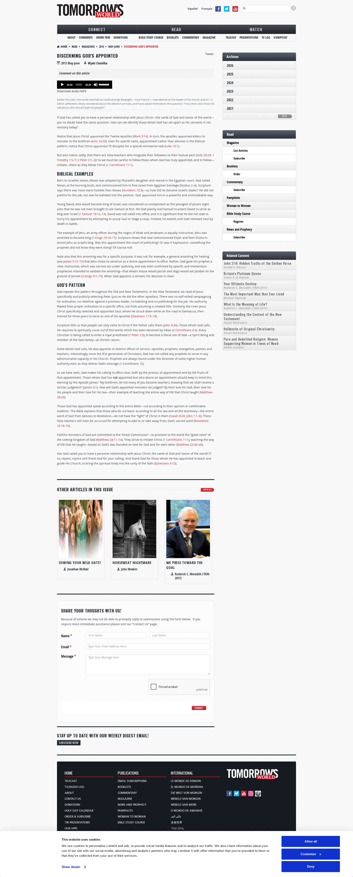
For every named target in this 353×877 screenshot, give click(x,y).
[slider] (104, 84)
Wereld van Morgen (186, 799)
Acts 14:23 (99, 141)
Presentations (249, 37)
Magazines (88, 46)
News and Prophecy (239, 229)
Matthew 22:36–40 (189, 444)
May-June (114, 46)
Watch (256, 29)
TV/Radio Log (74, 787)
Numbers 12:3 (132, 190)
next (284, 116)
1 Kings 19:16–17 (104, 238)
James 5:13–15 (73, 261)
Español (193, 8)
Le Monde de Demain (186, 781)
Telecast (231, 37)
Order (236, 174)
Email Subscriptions (132, 781)
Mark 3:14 (140, 136)
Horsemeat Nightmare (132, 562)
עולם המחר (177, 828)
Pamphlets (233, 197)
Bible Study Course (151, 37)
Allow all (311, 841)
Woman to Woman (239, 205)
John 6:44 (170, 325)
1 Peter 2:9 (136, 335)
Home (64, 46)
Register (238, 221)
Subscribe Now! (68, 743)
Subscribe (239, 158)
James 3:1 (90, 387)
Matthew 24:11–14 (109, 440)
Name (66, 636)
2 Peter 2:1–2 (86, 160)
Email (66, 647)
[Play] (62, 85)
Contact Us (73, 799)
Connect (97, 29)
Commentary (190, 37)
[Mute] (96, 85)
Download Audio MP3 (71, 91)
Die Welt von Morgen (186, 793)
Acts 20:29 (204, 155)
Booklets (173, 37)
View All (207, 489)
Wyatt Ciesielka (97, 63)
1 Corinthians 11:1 (119, 165)
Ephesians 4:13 (165, 463)
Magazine (209, 37)
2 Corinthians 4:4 (184, 330)
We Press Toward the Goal (184, 565)
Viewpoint (280, 37)
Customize (308, 854)
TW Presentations (77, 822)
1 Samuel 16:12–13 (92, 214)
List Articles (240, 150)
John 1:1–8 (194, 416)
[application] (84, 85)
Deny (310, 866)
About (71, 37)
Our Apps (71, 828)
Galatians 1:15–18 (144, 316)
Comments (86, 37)
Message (68, 656)
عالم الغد (176, 816)
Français (206, 8)
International (182, 773)
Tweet (209, 54)
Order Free (103, 37)
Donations (121, 37)
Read (176, 29)
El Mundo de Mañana (187, 787)
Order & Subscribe (78, 816)
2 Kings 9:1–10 (92, 276)
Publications (128, 773)
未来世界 (176, 822)
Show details (71, 867)
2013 (101, 46)
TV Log (266, 37)
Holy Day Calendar (79, 810)
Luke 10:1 (171, 146)
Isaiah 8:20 (177, 416)
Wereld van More (184, 804)
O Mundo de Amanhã (186, 810)
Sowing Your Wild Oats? (80, 562)
